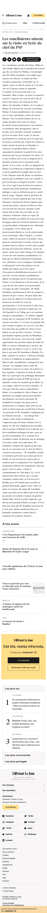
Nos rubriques (8, 785)
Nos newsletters (9, 790)
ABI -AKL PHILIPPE (11, 53)
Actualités (7, 32)
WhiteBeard (19, 905)
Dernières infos (11, 23)
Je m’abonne (23, 660)
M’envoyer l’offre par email (23, 667)
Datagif (11, 903)
